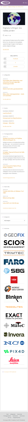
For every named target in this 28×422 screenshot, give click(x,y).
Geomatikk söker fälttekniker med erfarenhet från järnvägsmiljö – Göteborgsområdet (12, 82)
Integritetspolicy (16, 417)
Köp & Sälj (19, 414)
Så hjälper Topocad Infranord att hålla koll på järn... (13, 153)
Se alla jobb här (7, 99)
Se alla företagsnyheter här (9, 177)
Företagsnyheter (7, 416)
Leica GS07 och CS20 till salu (11, 203)
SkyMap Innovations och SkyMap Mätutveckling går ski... (12, 139)
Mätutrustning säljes (9, 198)
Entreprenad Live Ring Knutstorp (12, 118)
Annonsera (22, 416)
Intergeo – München (8, 123)
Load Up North (7, 113)
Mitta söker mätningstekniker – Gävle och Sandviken (13, 94)
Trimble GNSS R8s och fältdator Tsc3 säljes (13, 192)
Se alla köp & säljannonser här (9, 208)
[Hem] (1, 6)
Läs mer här (6, 49)
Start (7, 414)
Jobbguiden (12, 414)
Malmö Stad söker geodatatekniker (13, 89)
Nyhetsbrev (15, 416)
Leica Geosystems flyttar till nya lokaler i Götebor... (12, 166)
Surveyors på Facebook (10, 372)
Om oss (9, 417)
